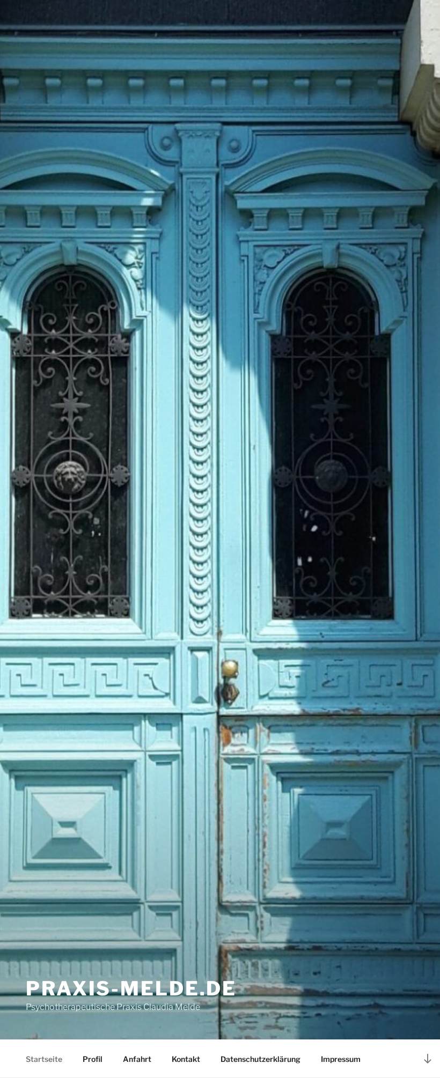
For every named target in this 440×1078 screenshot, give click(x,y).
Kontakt (186, 1059)
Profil (92, 1059)
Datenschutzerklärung (260, 1059)
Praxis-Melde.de (131, 988)
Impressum (341, 1059)
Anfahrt (137, 1059)
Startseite (44, 1059)
